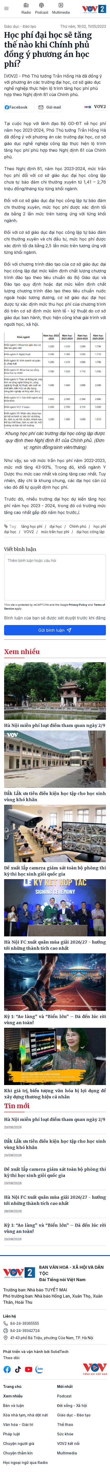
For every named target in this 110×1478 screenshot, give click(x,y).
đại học (56, 526)
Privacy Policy (78, 604)
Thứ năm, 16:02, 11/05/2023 (83, 26)
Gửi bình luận (51, 630)
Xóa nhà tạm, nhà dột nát (25, 1415)
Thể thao (65, 1424)
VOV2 (29, 532)
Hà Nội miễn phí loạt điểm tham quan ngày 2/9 (54, 1119)
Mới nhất (65, 1386)
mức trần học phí (55, 532)
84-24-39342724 (25, 1330)
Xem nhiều (13, 1396)
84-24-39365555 (24, 1323)
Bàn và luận (13, 1405)
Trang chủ (12, 1386)
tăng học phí (31, 526)
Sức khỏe (65, 1434)
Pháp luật (11, 1434)
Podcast (41, 12)
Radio (26, 12)
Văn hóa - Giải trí (18, 1424)
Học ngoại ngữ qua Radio (25, 1462)
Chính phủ (77, 526)
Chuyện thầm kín (18, 1453)
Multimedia (61, 12)
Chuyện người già (18, 1443)
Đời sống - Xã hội (72, 1405)
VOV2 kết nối (68, 1443)
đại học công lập (90, 532)
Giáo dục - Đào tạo (20, 26)
